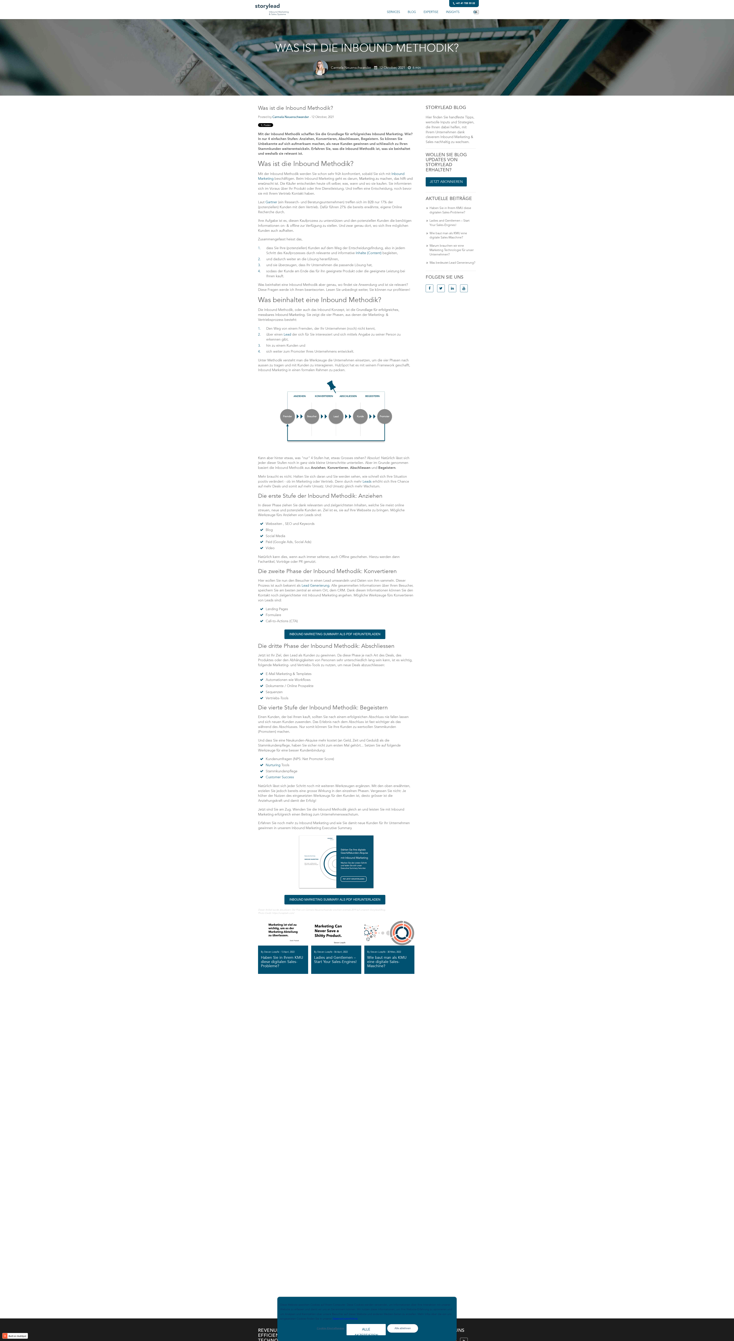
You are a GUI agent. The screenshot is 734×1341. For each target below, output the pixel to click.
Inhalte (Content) (369, 253)
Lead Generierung (315, 585)
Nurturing (273, 765)
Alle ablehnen (403, 1328)
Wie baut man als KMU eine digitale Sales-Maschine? (448, 235)
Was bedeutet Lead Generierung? (452, 262)
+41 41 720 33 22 (465, 3)
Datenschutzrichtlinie (345, 1318)
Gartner (271, 202)
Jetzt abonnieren (446, 182)
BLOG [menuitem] (412, 12)
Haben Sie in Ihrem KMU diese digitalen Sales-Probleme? (450, 210)
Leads (367, 481)
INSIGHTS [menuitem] (453, 12)
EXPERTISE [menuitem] (431, 12)
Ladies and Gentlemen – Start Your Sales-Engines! (449, 223)
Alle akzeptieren (366, 1331)
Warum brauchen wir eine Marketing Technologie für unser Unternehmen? (452, 250)
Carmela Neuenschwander (351, 68)
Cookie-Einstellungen (330, 1328)
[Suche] (476, 12)
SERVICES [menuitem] (393, 12)
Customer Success (280, 777)
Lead (287, 334)
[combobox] (469, 12)
